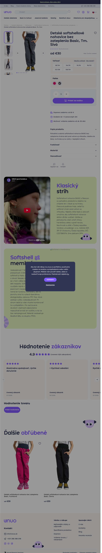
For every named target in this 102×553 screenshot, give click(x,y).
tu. (68, 274)
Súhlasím (50, 280)
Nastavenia (50, 285)
